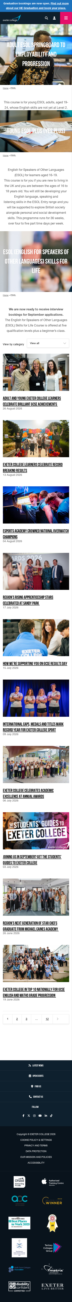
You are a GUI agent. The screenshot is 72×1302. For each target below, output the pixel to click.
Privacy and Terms (36, 1145)
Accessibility (36, 1162)
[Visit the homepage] (12, 17)
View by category (13, 344)
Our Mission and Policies (36, 1157)
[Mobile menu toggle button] (66, 18)
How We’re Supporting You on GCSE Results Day (35, 663)
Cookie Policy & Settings (36, 1139)
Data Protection (36, 1151)
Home (5, 88)
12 (47, 1019)
